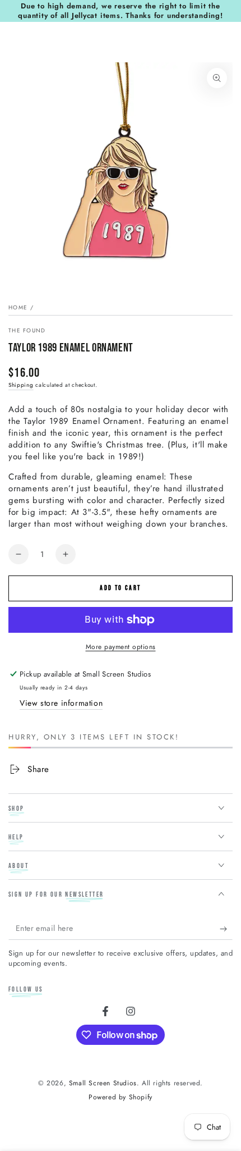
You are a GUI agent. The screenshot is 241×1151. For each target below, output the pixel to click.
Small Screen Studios (103, 1083)
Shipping (21, 385)
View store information (61, 703)
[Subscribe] (226, 928)
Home (17, 307)
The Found (27, 331)
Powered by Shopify (120, 1097)
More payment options (121, 647)
